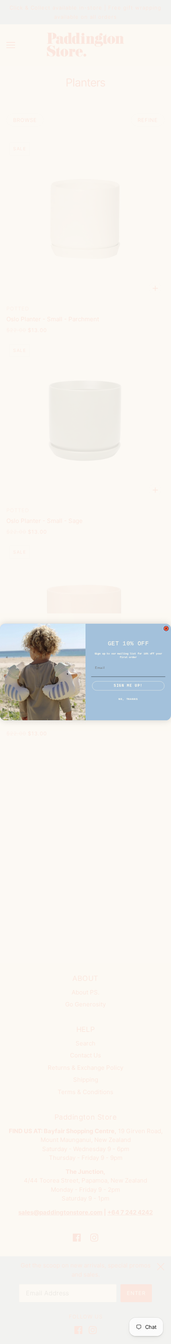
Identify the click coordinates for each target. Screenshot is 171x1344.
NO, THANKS (128, 699)
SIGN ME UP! (128, 686)
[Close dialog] (166, 628)
